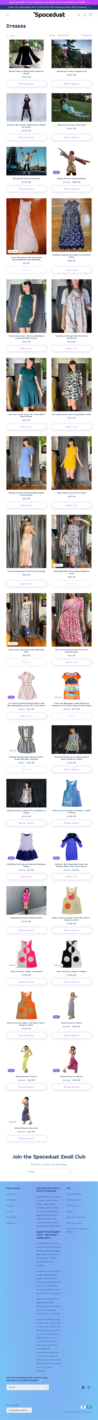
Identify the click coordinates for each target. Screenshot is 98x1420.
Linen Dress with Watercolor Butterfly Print (26, 651)
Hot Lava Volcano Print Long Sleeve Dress (71, 415)
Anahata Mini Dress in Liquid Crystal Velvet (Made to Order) (72, 758)
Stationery (10, 1223)
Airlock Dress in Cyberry (71, 1077)
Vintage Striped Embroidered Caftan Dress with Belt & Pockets (26, 758)
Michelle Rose (53, 1250)
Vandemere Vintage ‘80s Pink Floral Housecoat (71, 337)
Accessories (11, 1194)
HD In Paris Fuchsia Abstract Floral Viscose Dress (71, 651)
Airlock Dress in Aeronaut (26, 1128)
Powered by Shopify (85, 1412)
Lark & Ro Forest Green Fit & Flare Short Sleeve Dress (26, 416)
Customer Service (74, 1200)
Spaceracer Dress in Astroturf (71, 125)
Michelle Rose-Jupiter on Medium (78, 1230)
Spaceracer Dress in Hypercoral (71, 71)
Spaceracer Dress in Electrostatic (26, 918)
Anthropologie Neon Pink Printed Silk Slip (26, 571)
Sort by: (52, 35)
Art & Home (11, 1200)
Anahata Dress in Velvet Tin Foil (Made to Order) (26, 812)
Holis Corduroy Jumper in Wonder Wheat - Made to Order (71, 919)
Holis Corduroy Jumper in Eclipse (72, 971)
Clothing (10, 1206)
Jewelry (9, 1211)
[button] (7, 15)
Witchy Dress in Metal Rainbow (71, 179)
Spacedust (74, 1412)
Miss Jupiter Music (75, 1223)
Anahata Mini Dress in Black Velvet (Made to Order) (26, 126)
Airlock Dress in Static (71, 1023)
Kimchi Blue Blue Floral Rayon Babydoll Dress (71, 572)
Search (70, 1211)
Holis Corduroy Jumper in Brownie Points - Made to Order (26, 1024)
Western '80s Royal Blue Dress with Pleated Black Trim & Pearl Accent (71, 865)
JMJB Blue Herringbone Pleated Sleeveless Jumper (26, 865)
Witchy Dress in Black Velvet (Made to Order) (26, 72)
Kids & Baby (11, 1217)
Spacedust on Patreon (76, 1217)
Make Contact (73, 1206)
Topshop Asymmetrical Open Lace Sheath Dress (71, 256)
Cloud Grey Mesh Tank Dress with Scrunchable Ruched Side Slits (26, 259)
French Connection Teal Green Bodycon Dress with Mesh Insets (26, 337)
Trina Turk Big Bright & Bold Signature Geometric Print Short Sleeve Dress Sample (72, 704)
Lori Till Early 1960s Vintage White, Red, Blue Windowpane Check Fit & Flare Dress (26, 704)
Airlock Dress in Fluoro (26, 1077)
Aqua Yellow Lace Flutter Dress (71, 493)
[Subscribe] (69, 1172)
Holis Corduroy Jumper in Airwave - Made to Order (72, 812)
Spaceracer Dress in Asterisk (26, 179)
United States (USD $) (18, 1410)
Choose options (26, 84)
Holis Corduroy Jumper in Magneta (26, 971)
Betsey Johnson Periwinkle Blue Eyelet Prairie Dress (26, 494)
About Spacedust (74, 1194)
